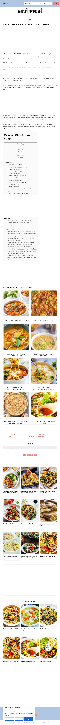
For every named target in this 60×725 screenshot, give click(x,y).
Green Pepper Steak (8, 523)
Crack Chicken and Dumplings (10, 556)
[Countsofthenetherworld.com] (30, 15)
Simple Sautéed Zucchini (46, 628)
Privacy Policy (46, 722)
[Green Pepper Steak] (11, 510)
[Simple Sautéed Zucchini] (48, 615)
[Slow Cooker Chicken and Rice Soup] (29, 615)
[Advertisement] (30, 41)
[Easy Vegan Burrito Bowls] (48, 648)
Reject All (19, 719)
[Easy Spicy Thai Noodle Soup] (29, 648)
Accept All (28, 719)
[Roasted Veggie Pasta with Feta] (48, 543)
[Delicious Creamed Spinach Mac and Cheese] (48, 478)
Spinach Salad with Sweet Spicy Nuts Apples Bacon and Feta (29, 557)
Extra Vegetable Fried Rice (27, 523)
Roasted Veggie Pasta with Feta (47, 556)
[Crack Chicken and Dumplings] (11, 543)
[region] (19, 713)
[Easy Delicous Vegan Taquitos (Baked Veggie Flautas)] (29, 478)
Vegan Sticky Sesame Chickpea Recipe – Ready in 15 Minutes (10, 492)
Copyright (39, 722)
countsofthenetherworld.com (27, 722)
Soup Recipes (10, 426)
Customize (9, 719)
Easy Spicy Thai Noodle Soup (28, 661)
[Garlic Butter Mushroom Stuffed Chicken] (48, 510)
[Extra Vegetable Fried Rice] (29, 510)
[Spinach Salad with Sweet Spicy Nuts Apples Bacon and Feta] (29, 543)
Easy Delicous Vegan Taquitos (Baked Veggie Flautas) (28, 492)
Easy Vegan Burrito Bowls (46, 661)
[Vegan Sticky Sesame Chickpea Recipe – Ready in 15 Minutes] (11, 478)
